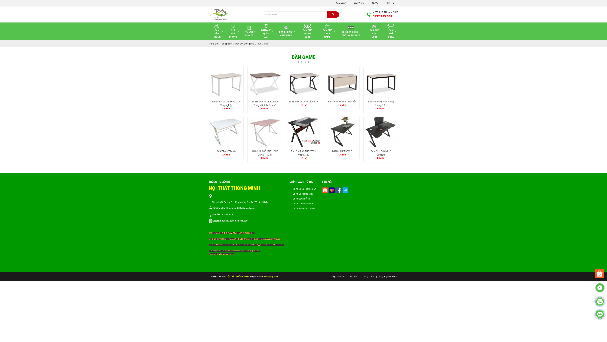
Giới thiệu (359, 3)
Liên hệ (390, 3)
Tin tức (375, 3)
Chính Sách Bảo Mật (303, 194)
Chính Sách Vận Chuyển (304, 208)
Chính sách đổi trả (301, 198)
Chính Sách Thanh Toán (304, 189)
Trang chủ (341, 3)
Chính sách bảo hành (303, 203)
